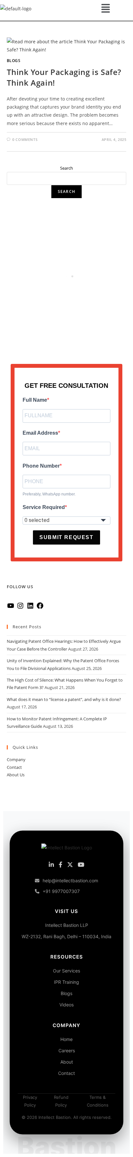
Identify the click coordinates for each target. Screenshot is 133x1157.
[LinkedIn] (30, 608)
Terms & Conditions (97, 1101)
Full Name (35, 400)
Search (66, 168)
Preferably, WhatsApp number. (49, 494)
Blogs (14, 60)
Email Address (40, 433)
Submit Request (66, 537)
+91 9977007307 (61, 891)
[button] (105, 8)
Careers (66, 1050)
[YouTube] (11, 608)
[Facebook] (40, 608)
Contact (14, 767)
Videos (66, 1004)
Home (66, 1039)
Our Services (66, 970)
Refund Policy (61, 1101)
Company (16, 759)
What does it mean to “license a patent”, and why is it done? (64, 699)
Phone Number (41, 466)
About (66, 1062)
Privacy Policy (30, 1101)
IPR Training (66, 982)
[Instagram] (20, 608)
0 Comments (24, 139)
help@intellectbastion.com (70, 880)
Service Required (44, 507)
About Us (16, 775)
